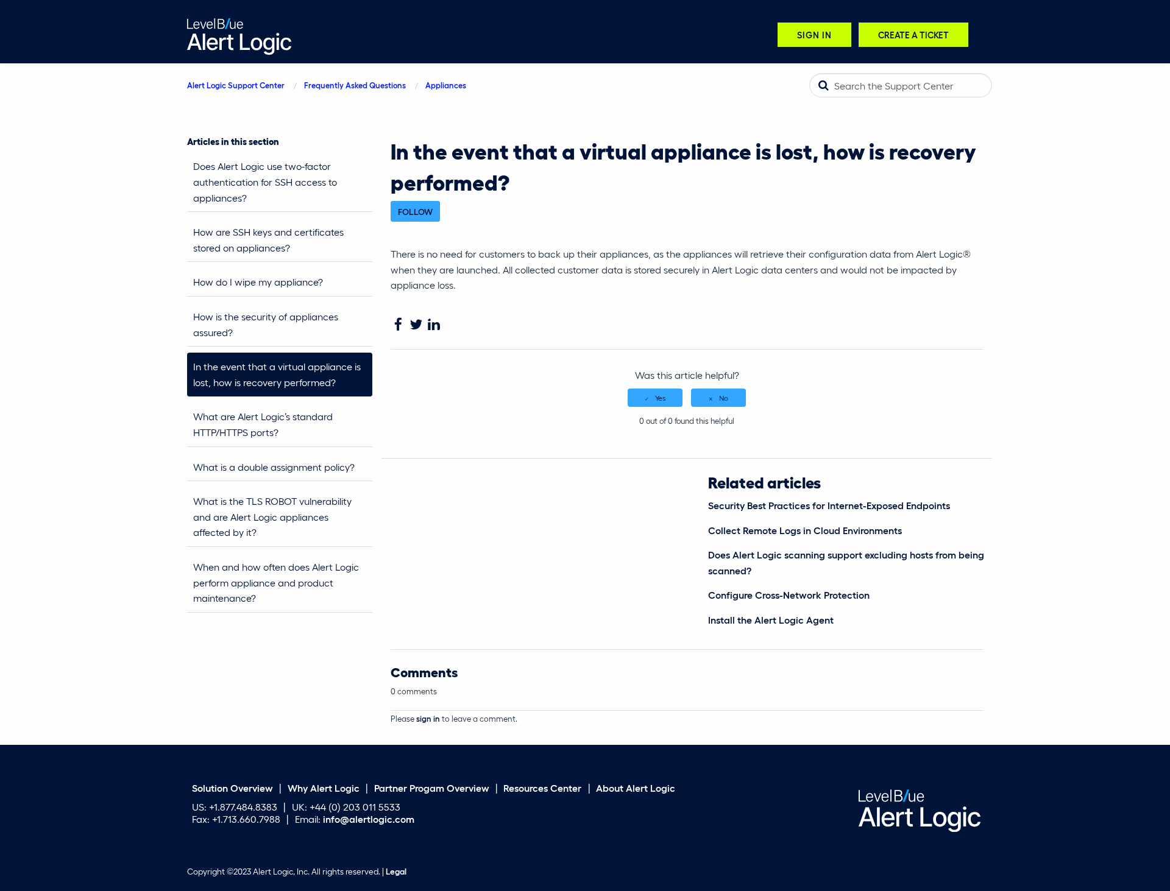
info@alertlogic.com (368, 819)
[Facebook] (398, 325)
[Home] (239, 35)
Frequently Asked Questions (355, 85)
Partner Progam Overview (431, 788)
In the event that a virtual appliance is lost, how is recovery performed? (277, 374)
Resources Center (542, 788)
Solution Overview (232, 788)
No (723, 397)
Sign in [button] (814, 34)
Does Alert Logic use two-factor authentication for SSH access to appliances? (265, 181)
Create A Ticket (913, 34)
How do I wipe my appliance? (258, 281)
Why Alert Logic (324, 788)
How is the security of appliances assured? (265, 324)
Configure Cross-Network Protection (789, 594)
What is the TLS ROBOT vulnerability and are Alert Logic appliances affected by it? (272, 516)
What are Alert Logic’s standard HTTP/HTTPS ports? (263, 424)
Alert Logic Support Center (236, 85)
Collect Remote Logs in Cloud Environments (805, 530)
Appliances (445, 85)
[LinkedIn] (433, 325)
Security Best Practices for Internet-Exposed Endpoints (829, 505)
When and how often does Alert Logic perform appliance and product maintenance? (276, 582)
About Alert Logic (635, 788)
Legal (396, 871)
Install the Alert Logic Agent (771, 619)
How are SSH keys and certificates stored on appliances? (268, 239)
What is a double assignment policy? (274, 467)
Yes (660, 397)
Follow (415, 211)
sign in (428, 718)
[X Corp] (416, 325)
